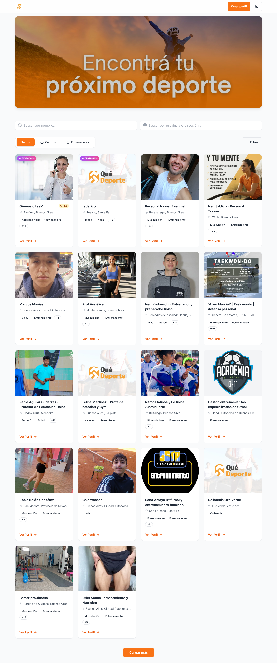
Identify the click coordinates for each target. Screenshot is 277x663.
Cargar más (138, 652)
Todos (25, 142)
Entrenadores (80, 142)
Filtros (254, 142)
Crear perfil (239, 6)
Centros (50, 142)
